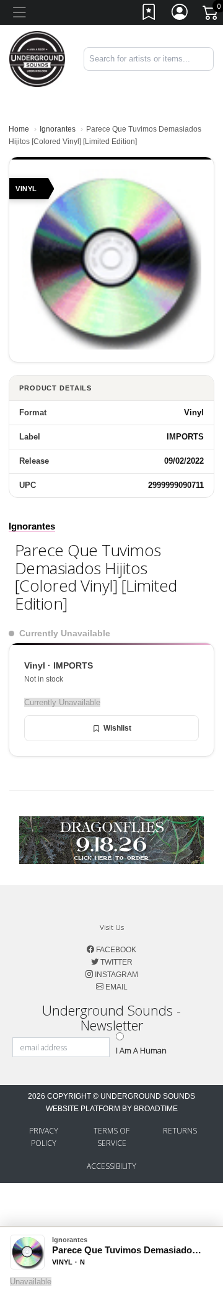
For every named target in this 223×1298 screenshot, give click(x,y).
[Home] (37, 58)
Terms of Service (111, 1136)
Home (19, 129)
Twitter (115, 962)
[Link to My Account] (180, 14)
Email (115, 987)
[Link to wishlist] (149, 14)
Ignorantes (58, 129)
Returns (180, 1130)
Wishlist (117, 728)
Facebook (115, 949)
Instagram (115, 974)
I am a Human (141, 1050)
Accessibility (111, 1166)
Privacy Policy (43, 1136)
